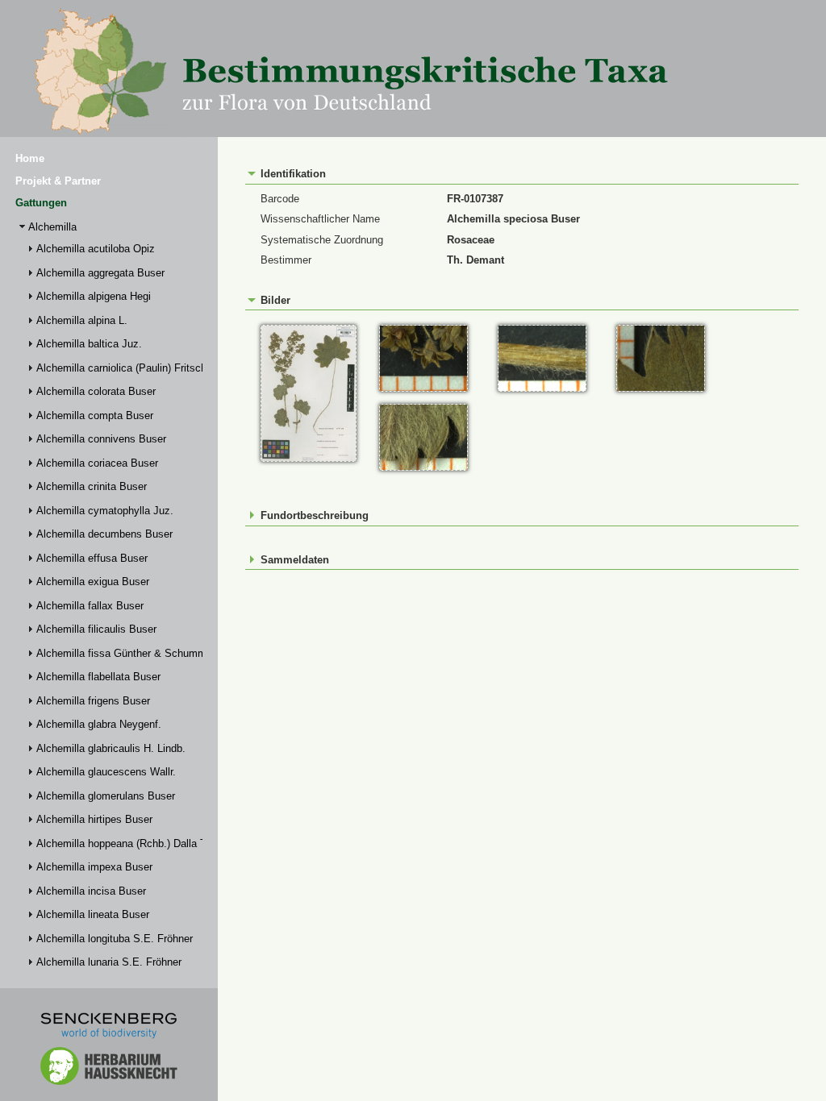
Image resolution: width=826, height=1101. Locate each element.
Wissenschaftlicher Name (320, 219)
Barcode (280, 199)
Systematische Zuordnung (322, 240)
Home (29, 158)
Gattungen (41, 203)
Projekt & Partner (58, 181)
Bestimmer (286, 260)
